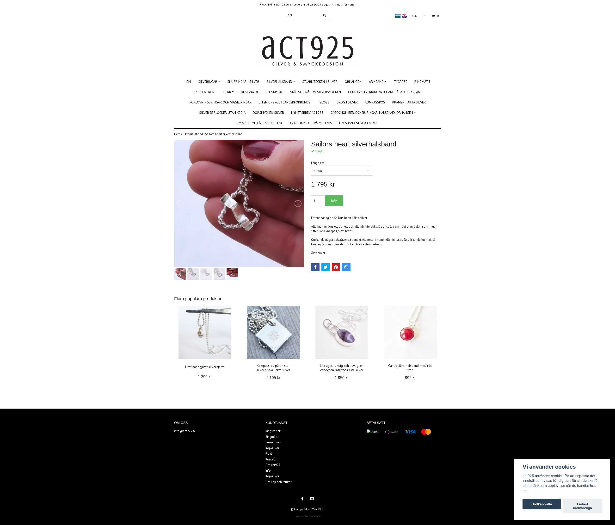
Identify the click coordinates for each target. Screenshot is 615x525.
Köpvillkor (272, 448)
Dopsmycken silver (268, 112)
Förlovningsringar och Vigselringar (221, 102)
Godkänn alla (541, 504)
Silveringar (207, 81)
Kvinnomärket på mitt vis (310, 123)
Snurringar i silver (243, 81)
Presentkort (205, 92)
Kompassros (375, 102)
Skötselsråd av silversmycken (315, 92)
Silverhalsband (279, 81)
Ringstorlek (273, 431)
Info (268, 471)
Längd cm (317, 163)
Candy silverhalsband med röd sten (410, 367)
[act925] (307, 45)
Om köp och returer (278, 482)
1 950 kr (342, 378)
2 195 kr (273, 378)
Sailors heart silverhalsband (224, 134)
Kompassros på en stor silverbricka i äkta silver (273, 367)
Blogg (325, 102)
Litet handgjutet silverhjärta (204, 367)
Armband (376, 81)
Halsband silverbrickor (359, 123)
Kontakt (270, 459)
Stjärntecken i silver (320, 81)
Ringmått (422, 81)
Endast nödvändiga (582, 506)
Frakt (268, 454)
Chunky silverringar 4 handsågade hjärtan (384, 92)
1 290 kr (205, 377)
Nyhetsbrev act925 (307, 112)
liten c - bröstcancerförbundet (285, 102)
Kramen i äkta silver (409, 102)
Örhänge (352, 81)
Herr (227, 92)
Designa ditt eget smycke (262, 92)
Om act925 (272, 465)
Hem (187, 81)
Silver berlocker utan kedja (222, 112)
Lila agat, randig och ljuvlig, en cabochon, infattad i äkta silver (341, 367)
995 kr (410, 378)
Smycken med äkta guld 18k (259, 123)
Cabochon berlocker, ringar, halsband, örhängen (372, 112)
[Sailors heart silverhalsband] (239, 203)
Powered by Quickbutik (307, 516)
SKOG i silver (347, 102)
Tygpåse (400, 81)
